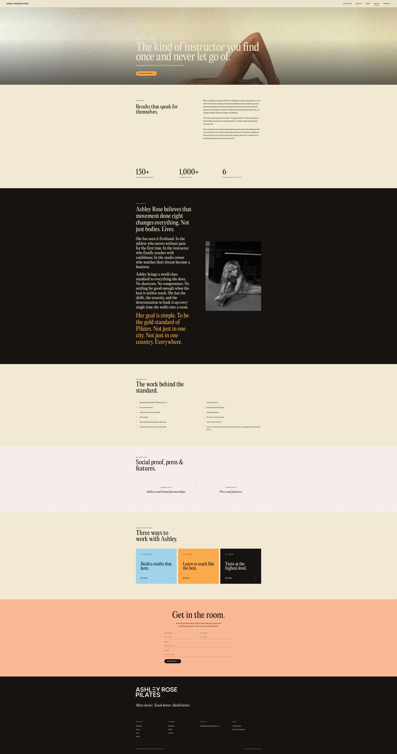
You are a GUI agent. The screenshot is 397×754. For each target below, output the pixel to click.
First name (168, 633)
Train (368, 3)
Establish (347, 3)
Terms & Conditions (238, 729)
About (376, 3)
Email (166, 642)
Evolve (358, 3)
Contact (386, 3)
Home (138, 35)
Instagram (171, 726)
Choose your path (146, 73)
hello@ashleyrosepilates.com (209, 726)
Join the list (173, 661)
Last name (203, 633)
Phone (166, 650)
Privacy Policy (236, 726)
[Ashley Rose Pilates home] (17, 3)
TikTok (170, 729)
